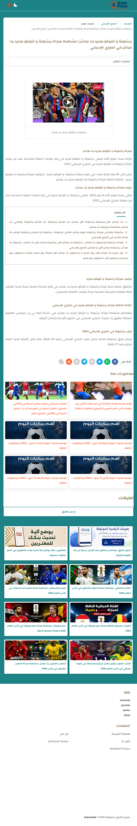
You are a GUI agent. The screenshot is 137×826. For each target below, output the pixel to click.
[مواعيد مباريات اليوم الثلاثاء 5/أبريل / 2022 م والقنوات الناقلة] (36, 430)
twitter (126, 710)
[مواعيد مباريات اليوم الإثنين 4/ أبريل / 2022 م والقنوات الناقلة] (101, 465)
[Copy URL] (61, 362)
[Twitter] (99, 362)
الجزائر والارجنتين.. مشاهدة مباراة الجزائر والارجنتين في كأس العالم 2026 (101, 590)
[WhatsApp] (107, 362)
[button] (15, 5)
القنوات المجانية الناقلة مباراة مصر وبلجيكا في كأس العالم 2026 (101, 628)
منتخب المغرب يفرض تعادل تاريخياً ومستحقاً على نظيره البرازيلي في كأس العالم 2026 (103, 666)
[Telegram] (84, 362)
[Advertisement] (68, 787)
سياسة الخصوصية (120, 748)
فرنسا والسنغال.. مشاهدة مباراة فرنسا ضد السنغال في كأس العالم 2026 (37, 590)
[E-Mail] (92, 362)
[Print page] (76, 362)
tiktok (127, 715)
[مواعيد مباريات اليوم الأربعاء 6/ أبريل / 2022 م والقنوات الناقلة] (36, 465)
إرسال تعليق (68, 511)
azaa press (90, 817)
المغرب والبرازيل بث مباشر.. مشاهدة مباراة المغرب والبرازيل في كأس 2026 (40, 666)
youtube (125, 705)
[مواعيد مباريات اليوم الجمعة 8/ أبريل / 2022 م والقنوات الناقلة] (101, 430)
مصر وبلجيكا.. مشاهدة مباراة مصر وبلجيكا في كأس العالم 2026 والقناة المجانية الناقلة (36, 628)
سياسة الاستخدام (58, 741)
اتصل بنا (125, 741)
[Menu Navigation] (9, 5)
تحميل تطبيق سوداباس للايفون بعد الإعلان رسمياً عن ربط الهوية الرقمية (102, 552)
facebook (125, 700)
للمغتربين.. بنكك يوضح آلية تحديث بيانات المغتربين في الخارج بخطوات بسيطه (36, 552)
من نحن (64, 733)
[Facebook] (115, 362)
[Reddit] (69, 362)
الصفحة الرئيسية (120, 733)
